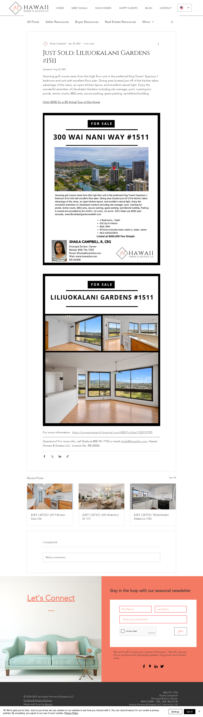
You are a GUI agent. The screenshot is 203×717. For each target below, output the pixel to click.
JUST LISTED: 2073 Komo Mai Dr (48, 517)
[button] (172, 22)
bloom (48, 704)
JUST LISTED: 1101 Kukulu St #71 (100, 517)
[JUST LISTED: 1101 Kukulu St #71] (101, 496)
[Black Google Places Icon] (150, 666)
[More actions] (158, 43)
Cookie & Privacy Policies (38, 700)
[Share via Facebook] (44, 456)
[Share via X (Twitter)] (52, 456)
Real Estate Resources (120, 22)
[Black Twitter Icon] (162, 666)
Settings (175, 711)
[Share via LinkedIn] (59, 456)
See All (172, 477)
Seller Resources (57, 22)
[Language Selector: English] (184, 8)
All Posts (33, 22)
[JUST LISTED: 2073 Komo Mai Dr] (50, 496)
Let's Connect (51, 597)
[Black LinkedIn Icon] (156, 666)
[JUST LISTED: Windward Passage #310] (153, 496)
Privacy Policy (71, 713)
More (146, 22)
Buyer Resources (87, 22)
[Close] (199, 711)
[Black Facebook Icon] (144, 666)
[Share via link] (67, 456)
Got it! (190, 711)
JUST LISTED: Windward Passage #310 (151, 517)
